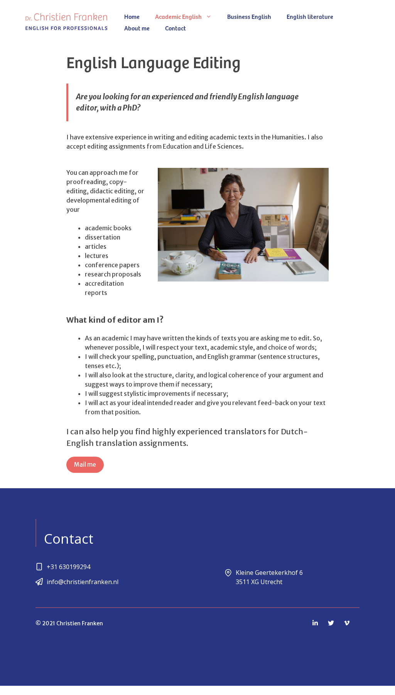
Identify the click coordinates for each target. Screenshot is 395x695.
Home (132, 16)
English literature (310, 16)
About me (137, 27)
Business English (249, 16)
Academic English (178, 16)
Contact (175, 27)
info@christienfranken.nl (82, 582)
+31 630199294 (68, 567)
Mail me (85, 464)
